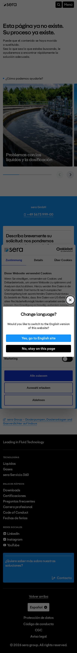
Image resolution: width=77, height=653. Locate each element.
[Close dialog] (70, 300)
